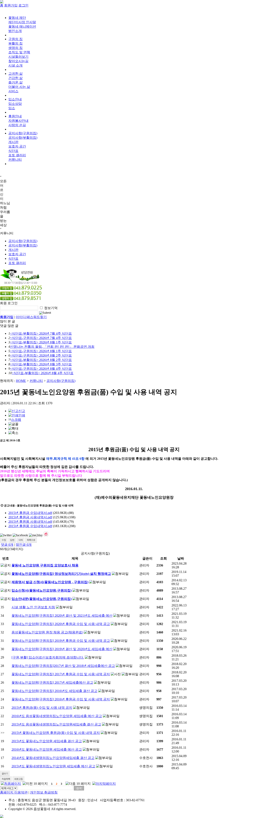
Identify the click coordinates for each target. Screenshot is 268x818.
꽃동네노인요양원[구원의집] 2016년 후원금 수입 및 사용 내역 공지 (61, 699)
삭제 (20, 540)
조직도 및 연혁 (19, 52)
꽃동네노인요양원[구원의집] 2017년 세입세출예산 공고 (52, 682)
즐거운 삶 (15, 82)
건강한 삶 (15, 78)
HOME (21, 381)
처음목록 (6, 779)
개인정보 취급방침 (44, 792)
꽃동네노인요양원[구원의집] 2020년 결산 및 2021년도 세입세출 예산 (62, 615)
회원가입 (11, 5)
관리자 (144, 565)
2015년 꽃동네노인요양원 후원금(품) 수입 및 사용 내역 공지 (56, 733)
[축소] (13, 433)
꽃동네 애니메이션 (22, 26)
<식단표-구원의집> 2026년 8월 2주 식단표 (41, 355)
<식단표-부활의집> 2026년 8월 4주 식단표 (42, 373)
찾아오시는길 (18, 61)
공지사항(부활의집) (22, 137)
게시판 (13, 142)
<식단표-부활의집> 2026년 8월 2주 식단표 (41, 360)
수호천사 (146, 758)
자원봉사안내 (18, 120)
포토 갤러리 (17, 155)
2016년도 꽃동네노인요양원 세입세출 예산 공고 (47, 749)
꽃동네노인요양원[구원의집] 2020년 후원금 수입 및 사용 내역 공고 (61, 624)
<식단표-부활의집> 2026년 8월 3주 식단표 (41, 364)
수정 (4, 540)
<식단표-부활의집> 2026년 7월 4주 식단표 (41, 333)
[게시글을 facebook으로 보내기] (20, 535)
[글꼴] (13, 424)
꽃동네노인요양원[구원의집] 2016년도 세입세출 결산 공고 (54, 691)
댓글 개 (7, 544)
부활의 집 (15, 43)
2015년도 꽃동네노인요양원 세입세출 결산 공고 (47, 741)
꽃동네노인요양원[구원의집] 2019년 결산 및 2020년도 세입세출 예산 (62, 649)
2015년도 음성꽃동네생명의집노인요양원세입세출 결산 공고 (56, 724)
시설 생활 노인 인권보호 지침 (33, 607)
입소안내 (15, 99)
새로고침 (18, 779)
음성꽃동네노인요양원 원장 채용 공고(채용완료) (47, 632)
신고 (21, 411)
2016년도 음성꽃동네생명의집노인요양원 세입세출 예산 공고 (57, 716)
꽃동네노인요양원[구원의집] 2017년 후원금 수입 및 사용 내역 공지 (61, 674)
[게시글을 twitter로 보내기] (6, 535)
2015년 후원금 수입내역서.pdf (30, 513)
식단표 (13, 151)
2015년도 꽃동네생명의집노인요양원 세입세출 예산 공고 (53, 766)
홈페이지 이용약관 (14, 792)
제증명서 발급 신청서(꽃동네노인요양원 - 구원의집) (50, 582)
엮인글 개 (24, 544)
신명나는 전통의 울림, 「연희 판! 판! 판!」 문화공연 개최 (52, 346)
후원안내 (15, 116)
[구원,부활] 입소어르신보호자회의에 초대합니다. (48, 657)
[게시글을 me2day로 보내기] (36, 535)
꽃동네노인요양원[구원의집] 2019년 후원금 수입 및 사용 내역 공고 (61, 640)
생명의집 (146, 707)
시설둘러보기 (18, 56)
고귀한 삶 (15, 73)
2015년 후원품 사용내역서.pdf (30, 521)
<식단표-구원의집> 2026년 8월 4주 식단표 (41, 368)
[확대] (13, 428)
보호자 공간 (17, 146)
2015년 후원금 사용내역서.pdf (30, 517)
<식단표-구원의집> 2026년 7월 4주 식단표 (41, 338)
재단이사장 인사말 (22, 22)
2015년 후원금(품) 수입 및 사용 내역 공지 (42, 707)
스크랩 (16, 419)
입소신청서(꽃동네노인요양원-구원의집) (42, 590)
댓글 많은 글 (9, 325)
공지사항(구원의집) (22, 133)
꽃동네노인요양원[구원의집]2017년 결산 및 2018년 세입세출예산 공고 (63, 666)
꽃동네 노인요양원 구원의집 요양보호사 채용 (45, 565)
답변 (12, 540)
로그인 (23, 5)
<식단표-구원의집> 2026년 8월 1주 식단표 (41, 351)
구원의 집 (15, 39)
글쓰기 (5, 773)
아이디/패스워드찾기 (31, 317)
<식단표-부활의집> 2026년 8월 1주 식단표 (41, 342)
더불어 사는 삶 (19, 87)
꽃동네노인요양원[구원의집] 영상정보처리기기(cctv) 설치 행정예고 (61, 573)
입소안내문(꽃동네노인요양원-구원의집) (42, 599)
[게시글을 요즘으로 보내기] (46, 534)
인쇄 (21, 415)
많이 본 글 (7, 321)
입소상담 (15, 103)
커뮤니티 (36, 381)
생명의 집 (15, 48)
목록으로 (31, 540)
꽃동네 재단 (17, 17)
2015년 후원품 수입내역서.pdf (30, 526)
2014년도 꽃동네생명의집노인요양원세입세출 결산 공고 (53, 758)
